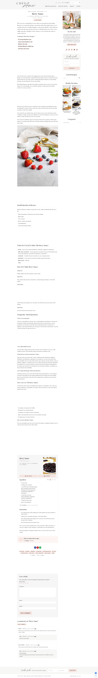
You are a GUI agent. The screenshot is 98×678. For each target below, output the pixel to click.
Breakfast (33, 551)
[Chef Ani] (26, 5)
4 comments (33, 555)
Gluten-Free (38, 551)
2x (52, 479)
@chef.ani (27, 540)
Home (56, 2)
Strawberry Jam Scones (23, 48)
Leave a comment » (41, 555)
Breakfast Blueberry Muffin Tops (25, 46)
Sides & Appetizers (39, 553)
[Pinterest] (65, 3)
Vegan (53, 553)
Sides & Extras (40, 11)
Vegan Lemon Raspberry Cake (25, 41)
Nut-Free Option (24, 553)
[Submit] (79, 2)
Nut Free (54, 551)
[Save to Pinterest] (38, 547)
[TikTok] (69, 3)
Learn (78, 6)
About (72, 6)
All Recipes (33, 11)
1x (50, 479)
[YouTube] (67, 3)
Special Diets (63, 6)
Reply (35, 636)
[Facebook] (62, 3)
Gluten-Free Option (47, 551)
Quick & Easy (31, 553)
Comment (21, 586)
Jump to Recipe (38, 20)
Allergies (27, 551)
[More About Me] (72, 20)
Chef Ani (32, 16)
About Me (59, 2)
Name (21, 600)
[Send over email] (40, 547)
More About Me (72, 44)
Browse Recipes (50, 6)
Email (21, 606)
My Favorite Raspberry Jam (24, 39)
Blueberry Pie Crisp (22, 44)
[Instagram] (64, 3)
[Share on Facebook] (35, 547)
